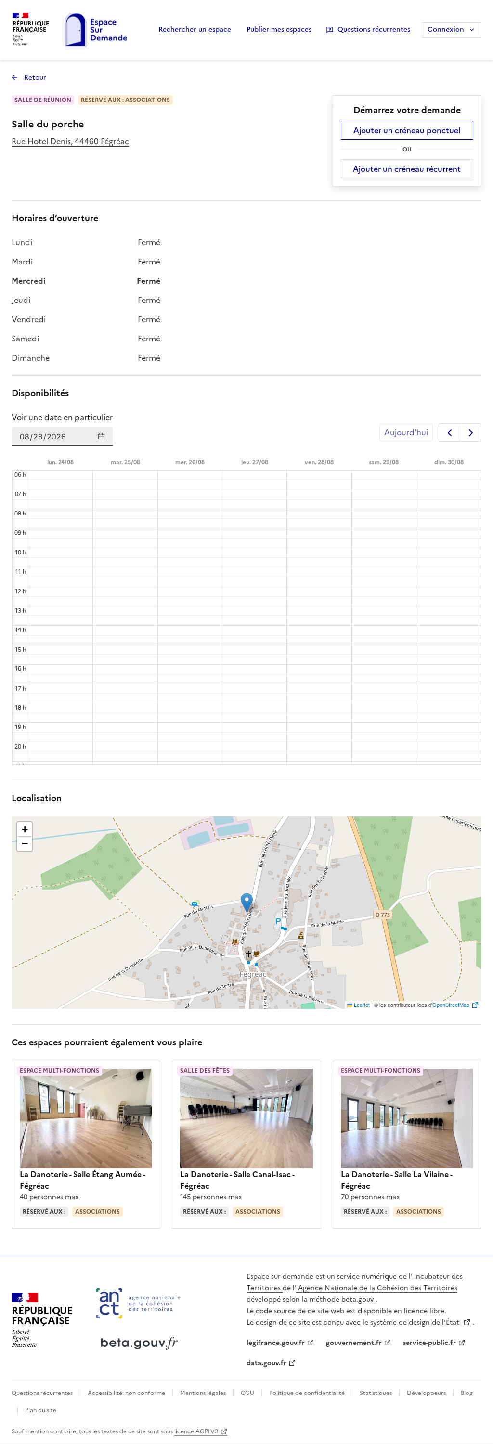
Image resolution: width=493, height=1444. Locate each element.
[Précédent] (449, 432)
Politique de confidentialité (307, 1393)
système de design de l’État (415, 1323)
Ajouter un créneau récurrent (407, 169)
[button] (247, 903)
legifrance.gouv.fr (275, 1343)
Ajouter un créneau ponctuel (406, 130)
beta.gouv (358, 1299)
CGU (247, 1393)
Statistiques (375, 1393)
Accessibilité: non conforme (126, 1393)
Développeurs (426, 1393)
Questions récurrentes (373, 30)
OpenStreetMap (450, 1004)
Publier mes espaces (278, 30)
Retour (29, 78)
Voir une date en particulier (62, 417)
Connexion (446, 30)
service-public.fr (429, 1343)
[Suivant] (470, 432)
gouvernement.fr (354, 1343)
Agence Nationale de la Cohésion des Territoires (376, 1288)
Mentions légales (203, 1393)
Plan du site (40, 1410)
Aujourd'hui (406, 432)
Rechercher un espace (194, 30)
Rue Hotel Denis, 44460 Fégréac (70, 141)
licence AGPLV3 (196, 1431)
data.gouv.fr (266, 1363)
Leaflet (361, 1004)
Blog (466, 1393)
